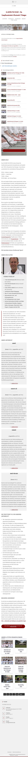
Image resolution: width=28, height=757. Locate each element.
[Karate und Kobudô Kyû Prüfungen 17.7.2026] (3, 90)
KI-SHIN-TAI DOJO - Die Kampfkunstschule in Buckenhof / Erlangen (17, 755)
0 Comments (18, 74)
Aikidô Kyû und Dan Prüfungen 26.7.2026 (15, 72)
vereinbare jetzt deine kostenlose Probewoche (14, 150)
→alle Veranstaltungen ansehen (9, 66)
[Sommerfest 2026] (3, 78)
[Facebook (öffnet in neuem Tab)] (13, 2)
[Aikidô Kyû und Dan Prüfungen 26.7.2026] (3, 73)
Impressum (9, 752)
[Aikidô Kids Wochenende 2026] (3, 106)
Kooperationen (14, 239)
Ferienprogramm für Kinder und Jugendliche (9, 45)
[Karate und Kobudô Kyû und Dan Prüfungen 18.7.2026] (3, 84)
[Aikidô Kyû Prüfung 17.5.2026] (3, 111)
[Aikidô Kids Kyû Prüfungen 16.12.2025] (3, 122)
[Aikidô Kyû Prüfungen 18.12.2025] (3, 116)
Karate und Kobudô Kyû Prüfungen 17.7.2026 (16, 89)
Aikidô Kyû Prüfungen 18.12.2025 (14, 116)
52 (17, 694)
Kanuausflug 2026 (11, 100)
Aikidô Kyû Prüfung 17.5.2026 (13, 110)
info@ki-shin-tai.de (10, 722)
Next (21, 694)
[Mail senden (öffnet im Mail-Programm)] (15, 2)
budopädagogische (6, 237)
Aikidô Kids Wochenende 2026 (13, 105)
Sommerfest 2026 (11, 78)
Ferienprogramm (5, 243)
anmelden (15, 56)
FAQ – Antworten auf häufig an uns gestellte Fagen (13, 621)
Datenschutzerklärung (17, 752)
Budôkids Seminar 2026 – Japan (14, 94)
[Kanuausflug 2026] (3, 100)
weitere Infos (14, 383)
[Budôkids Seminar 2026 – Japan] (3, 95)
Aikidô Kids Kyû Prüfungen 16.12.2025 (15, 121)
